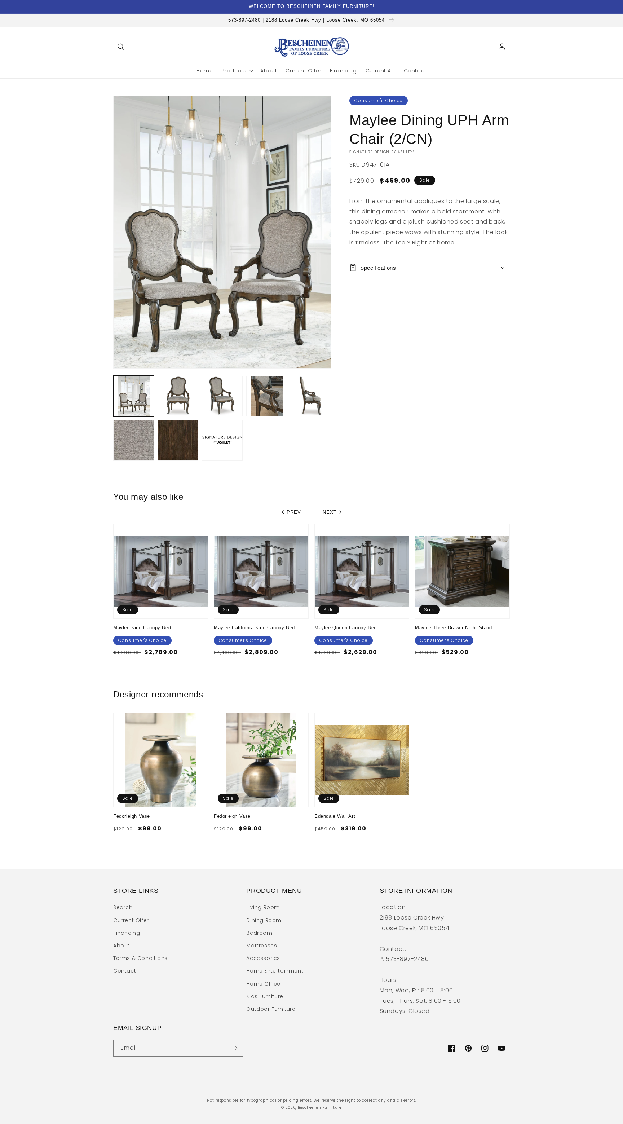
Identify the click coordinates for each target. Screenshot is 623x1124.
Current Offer (131, 920)
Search (123, 907)
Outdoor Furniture (270, 1009)
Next (330, 512)
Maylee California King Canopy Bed (254, 627)
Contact (124, 970)
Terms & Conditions (140, 958)
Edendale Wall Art (334, 816)
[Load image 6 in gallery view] (133, 440)
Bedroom (259, 932)
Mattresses (261, 945)
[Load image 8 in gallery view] (222, 440)
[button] (121, 47)
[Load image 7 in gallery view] (178, 440)
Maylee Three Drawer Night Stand (453, 627)
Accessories (263, 958)
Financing (126, 932)
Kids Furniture (264, 996)
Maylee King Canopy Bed (142, 627)
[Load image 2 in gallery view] (178, 396)
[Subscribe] (235, 1048)
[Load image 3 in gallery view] (222, 396)
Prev (294, 512)
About (121, 945)
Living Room (263, 907)
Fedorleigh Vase (131, 816)
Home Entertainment (274, 970)
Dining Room (264, 920)
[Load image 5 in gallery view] (311, 396)
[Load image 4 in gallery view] (266, 396)
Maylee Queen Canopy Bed (345, 627)
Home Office (263, 983)
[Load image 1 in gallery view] (133, 396)
